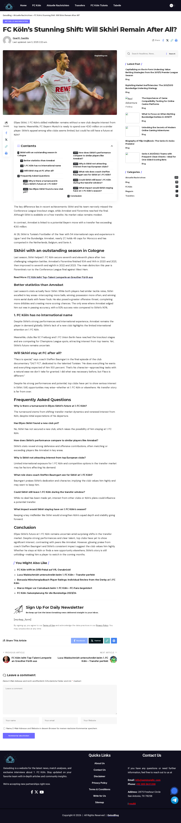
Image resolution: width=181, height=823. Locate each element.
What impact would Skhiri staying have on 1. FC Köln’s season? (93, 189)
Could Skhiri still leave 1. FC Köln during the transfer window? (92, 181)
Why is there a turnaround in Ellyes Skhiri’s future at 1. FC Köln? (40, 182)
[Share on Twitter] (167, 40)
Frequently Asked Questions (35, 176)
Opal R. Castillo (21, 38)
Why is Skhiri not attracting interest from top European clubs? (90, 165)
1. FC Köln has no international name (42, 165)
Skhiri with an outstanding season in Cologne (37, 154)
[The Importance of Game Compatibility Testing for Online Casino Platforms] (132, 102)
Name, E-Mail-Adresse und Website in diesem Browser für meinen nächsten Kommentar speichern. (51, 728)
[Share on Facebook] (163, 40)
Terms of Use (49, 625)
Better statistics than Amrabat (39, 160)
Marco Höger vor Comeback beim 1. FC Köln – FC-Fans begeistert (54, 588)
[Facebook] (32, 792)
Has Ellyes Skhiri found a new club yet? (43, 190)
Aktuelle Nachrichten (16, 21)
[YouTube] (41, 792)
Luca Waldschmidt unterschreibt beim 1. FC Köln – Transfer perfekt (56, 574)
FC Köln (151, 186)
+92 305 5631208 (146, 784)
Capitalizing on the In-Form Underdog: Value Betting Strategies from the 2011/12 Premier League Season (151, 72)
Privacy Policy (102, 625)
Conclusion (76, 196)
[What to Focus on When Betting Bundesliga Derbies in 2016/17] (132, 118)
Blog (127, 79)
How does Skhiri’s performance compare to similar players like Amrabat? (92, 155)
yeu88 (132, 803)
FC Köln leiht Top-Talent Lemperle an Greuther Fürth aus (60, 277)
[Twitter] (36, 792)
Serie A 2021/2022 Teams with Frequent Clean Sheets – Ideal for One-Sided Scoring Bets (159, 156)
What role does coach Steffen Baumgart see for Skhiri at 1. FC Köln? (92, 173)
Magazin (151, 191)
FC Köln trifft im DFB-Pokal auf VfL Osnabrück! (44, 569)
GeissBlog (113, 815)
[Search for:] (148, 53)
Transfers (151, 195)
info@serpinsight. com (147, 780)
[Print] (176, 40)
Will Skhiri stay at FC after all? (39, 170)
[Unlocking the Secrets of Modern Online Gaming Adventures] (132, 131)
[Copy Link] (172, 40)
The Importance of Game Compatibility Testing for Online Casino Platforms (158, 101)
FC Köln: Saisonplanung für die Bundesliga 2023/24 (46, 593)
